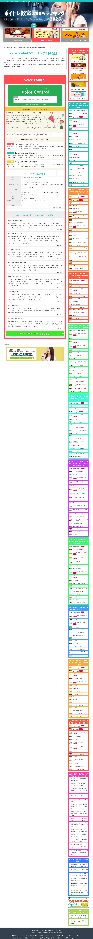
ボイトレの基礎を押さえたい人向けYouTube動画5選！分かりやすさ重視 (79, 921)
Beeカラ (75, 702)
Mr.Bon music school (78, 526)
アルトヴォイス (76, 293)
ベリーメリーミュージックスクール (80, 139)
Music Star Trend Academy (79, 352)
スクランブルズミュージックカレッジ (80, 385)
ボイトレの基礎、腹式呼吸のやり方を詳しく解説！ (79, 779)
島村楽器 (75, 379)
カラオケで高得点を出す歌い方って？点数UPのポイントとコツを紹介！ (79, 824)
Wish (74, 500)
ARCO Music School (78, 456)
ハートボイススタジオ (78, 222)
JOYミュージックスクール (79, 143)
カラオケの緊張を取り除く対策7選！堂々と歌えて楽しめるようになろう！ (79, 885)
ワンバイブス (76, 686)
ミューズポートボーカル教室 (79, 586)
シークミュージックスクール (79, 185)
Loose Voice (76, 619)
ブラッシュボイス (77, 245)
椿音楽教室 (75, 136)
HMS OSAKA (76, 208)
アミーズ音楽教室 (77, 736)
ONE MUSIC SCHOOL (78, 309)
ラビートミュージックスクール (80, 388)
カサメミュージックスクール (79, 602)
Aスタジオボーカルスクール (79, 430)
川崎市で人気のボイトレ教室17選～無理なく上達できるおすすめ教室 (78, 663)
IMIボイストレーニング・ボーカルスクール (80, 216)
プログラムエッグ (77, 438)
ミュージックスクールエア (79, 766)
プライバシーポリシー (44, 932)
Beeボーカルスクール (78, 114)
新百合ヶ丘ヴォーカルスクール (80, 713)
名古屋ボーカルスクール (78, 497)
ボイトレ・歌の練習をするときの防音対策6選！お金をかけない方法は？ (79, 892)
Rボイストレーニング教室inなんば (80, 248)
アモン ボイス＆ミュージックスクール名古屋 (80, 520)
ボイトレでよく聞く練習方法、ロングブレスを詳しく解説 (79, 784)
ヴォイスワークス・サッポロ (79, 433)
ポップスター (76, 763)
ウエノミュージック (77, 355)
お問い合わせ (54, 932)
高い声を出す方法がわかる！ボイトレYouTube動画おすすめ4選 (79, 916)
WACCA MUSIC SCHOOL (79, 182)
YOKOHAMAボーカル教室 (79, 583)
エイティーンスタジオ (78, 436)
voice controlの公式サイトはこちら (34, 333)
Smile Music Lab (77, 265)
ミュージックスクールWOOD (80, 163)
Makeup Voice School (78, 391)
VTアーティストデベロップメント (80, 178)
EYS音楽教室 (17, 40)
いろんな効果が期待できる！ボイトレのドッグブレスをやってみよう (79, 790)
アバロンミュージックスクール (75, 40)
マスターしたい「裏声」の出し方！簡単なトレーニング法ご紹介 (79, 830)
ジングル (75, 408)
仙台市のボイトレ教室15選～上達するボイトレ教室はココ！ (32, 47)
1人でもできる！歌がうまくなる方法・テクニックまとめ (78, 775)
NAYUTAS (75, 129)
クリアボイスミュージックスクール (80, 256)
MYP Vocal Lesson (77, 523)
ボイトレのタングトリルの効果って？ (79, 800)
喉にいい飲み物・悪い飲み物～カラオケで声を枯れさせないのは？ (79, 865)
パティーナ (75, 643)
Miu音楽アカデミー (77, 315)
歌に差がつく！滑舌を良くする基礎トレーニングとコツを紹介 (79, 819)
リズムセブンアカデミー (78, 153)
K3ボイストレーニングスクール (80, 688)
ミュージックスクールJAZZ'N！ (78, 760)
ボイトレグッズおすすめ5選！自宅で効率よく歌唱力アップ (79, 870)
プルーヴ (75, 406)
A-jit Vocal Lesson (77, 678)
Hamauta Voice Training (79, 565)
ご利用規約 (34, 932)
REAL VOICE (76, 445)
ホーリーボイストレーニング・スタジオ (80, 149)
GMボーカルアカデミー (78, 370)
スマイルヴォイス (77, 425)
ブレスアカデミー (77, 260)
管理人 (60, 932)
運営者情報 (51, 930)
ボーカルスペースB (77, 263)
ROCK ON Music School (79, 632)
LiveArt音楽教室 (76, 157)
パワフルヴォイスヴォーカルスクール (80, 169)
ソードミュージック (77, 716)
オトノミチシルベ (77, 531)
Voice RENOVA (76, 304)
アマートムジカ (76, 172)
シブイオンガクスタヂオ (78, 165)
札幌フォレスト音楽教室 (78, 448)
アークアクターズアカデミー (79, 453)
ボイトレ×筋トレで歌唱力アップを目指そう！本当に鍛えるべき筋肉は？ (79, 846)
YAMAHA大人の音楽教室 (78, 307)
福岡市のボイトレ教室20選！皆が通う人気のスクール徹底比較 (78, 327)
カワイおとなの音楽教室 (78, 381)
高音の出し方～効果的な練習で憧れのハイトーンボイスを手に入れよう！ (79, 806)
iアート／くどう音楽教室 (79, 649)
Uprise (74, 235)
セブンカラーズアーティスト (79, 368)
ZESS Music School (78, 568)
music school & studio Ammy (80, 630)
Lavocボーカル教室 (77, 175)
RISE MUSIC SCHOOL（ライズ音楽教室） (80, 442)
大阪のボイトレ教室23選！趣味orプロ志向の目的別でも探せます (78, 192)
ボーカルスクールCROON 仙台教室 (80, 652)
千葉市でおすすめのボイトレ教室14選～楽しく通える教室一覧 (78, 722)
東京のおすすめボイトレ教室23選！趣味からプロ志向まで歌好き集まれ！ (78, 105)
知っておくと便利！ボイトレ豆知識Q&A (78, 860)
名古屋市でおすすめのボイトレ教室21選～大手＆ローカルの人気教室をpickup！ (78, 463)
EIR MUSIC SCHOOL (78, 268)
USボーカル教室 (46, 40)
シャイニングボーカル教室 (79, 296)
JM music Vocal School (78, 312)
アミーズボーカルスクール (79, 705)
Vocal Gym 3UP (76, 298)
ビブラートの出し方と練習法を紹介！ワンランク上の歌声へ (79, 840)
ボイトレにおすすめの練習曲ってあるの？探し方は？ (79, 879)
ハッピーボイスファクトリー (79, 365)
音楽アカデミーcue (77, 146)
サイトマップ (58, 930)
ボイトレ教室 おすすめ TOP (10, 47)
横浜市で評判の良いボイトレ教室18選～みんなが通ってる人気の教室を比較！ (78, 541)
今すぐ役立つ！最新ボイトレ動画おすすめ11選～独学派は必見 (78, 911)
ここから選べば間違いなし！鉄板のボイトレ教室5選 (78, 51)
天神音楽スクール (77, 373)
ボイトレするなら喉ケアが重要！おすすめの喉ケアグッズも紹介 (79, 874)
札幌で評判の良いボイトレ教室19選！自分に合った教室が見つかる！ (78, 398)
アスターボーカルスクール (79, 320)
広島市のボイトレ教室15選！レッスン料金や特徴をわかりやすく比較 (78, 275)
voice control (76, 627)
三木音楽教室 (76, 318)
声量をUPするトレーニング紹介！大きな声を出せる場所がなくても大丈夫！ (79, 813)
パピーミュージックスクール (79, 516)
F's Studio (75, 301)
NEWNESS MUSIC (77, 646)
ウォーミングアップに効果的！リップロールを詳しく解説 (79, 796)
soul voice (75, 656)
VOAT (74, 160)
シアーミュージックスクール (78, 98)
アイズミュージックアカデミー (80, 514)
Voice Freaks (76, 599)
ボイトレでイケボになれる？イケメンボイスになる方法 (79, 835)
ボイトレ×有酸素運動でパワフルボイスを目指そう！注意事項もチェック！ (79, 852)
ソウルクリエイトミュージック (80, 203)
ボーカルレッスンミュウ (78, 89)
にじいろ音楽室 (76, 451)
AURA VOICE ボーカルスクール (80, 493)
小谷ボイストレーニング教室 (79, 242)
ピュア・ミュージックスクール (80, 769)
